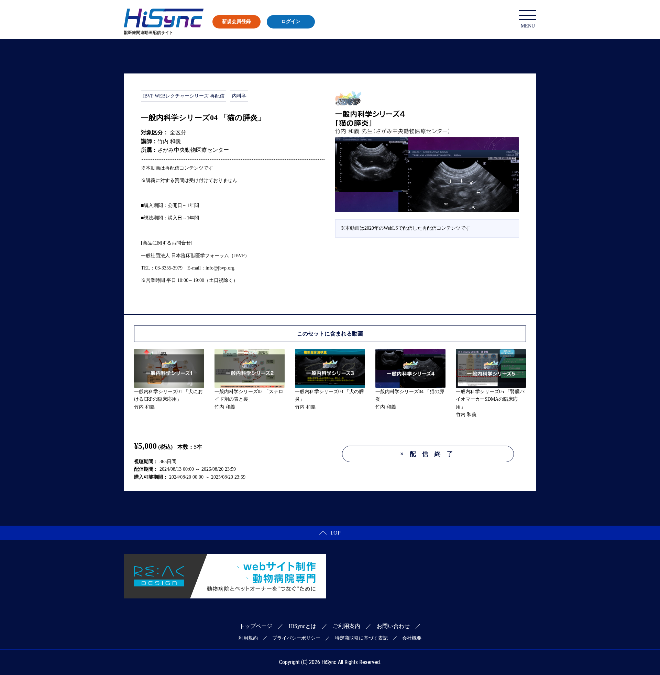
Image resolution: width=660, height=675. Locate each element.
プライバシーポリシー (296, 638)
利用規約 (248, 638)
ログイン (290, 21)
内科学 (239, 96)
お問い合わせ (393, 626)
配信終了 (429, 453)
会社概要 (411, 638)
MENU (528, 25)
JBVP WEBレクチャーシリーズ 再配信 (183, 96)
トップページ (255, 626)
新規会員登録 (236, 21)
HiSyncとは (302, 626)
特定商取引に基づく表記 (361, 638)
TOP (335, 533)
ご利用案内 (346, 626)
